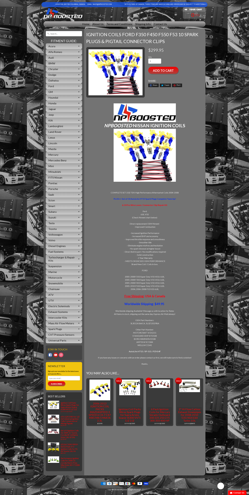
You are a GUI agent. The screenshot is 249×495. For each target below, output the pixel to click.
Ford (51, 86)
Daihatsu (53, 80)
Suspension (55, 266)
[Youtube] (55, 355)
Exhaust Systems (58, 311)
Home (85, 24)
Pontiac (52, 183)
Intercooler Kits (57, 317)
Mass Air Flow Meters (61, 323)
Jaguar (52, 109)
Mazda (52, 148)
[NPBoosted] (63, 13)
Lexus (51, 137)
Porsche (53, 188)
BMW (51, 63)
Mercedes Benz (57, 160)
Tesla (51, 223)
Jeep (51, 114)
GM (50, 91)
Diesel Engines (57, 246)
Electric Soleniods (59, 306)
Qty (150, 57)
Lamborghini (55, 126)
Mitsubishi (54, 171)
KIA (50, 120)
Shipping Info (143, 24)
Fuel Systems (56, 251)
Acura (51, 46)
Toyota (52, 228)
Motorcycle (55, 277)
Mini (51, 166)
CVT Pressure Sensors (61, 334)
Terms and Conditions (119, 24)
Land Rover (55, 131)
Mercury (53, 154)
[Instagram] (61, 355)
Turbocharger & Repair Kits (61, 259)
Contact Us (160, 24)
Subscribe (56, 384)
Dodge (52, 74)
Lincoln (52, 143)
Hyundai (53, 97)
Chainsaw (54, 289)
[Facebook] (50, 355)
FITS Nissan (55, 177)
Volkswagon (55, 234)
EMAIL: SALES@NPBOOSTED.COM (99, 4)
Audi (51, 57)
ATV (51, 294)
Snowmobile (55, 283)
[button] (220, 486)
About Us (97, 24)
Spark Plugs (55, 329)
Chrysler (53, 69)
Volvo (51, 240)
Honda (52, 103)
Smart (51, 206)
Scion (51, 200)
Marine (52, 271)
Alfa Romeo (55, 51)
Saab (51, 194)
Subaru (52, 211)
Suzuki (52, 217)
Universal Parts (57, 340)
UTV (51, 300)
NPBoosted (123, 489)
